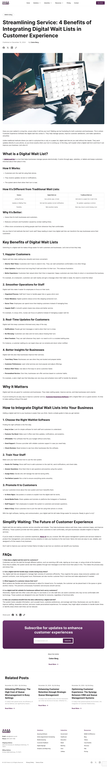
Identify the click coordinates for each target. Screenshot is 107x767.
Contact (76, 3)
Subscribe (68, 640)
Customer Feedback (42, 742)
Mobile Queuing (41, 740)
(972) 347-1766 (11, 738)
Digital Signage (41, 745)
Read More (52, 664)
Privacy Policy (30, 762)
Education (63, 740)
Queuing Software (42, 734)
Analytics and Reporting (44, 748)
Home (28, 3)
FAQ (85, 748)
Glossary (86, 745)
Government (64, 734)
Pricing (69, 3)
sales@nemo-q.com (11, 736)
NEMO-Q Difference (89, 734)
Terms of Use (39, 762)
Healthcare (64, 737)
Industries (47, 3)
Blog (85, 737)
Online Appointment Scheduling (46, 737)
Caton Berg (35, 42)
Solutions (36, 3)
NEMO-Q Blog (8, 14)
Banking (63, 745)
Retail (62, 742)
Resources (58, 3)
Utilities (63, 751)
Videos (86, 740)
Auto (62, 748)
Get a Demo (100, 3)
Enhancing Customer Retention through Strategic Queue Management (52, 692)
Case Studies (87, 742)
